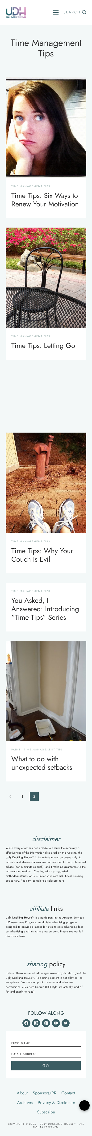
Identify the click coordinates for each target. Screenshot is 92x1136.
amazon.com (50, 931)
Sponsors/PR (44, 1093)
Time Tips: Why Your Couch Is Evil (42, 555)
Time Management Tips (30, 186)
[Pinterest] (46, 1023)
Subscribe (46, 1112)
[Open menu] (55, 12)
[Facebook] (26, 1023)
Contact (68, 1093)
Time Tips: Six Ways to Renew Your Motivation (45, 199)
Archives (25, 1103)
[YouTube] (56, 1023)
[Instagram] (36, 1023)
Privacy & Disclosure (56, 1103)
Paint (16, 749)
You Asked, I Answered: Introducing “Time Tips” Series (45, 608)
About (22, 1093)
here (61, 881)
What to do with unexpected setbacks (41, 763)
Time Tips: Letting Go (43, 345)
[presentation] (46, 127)
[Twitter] (66, 1023)
